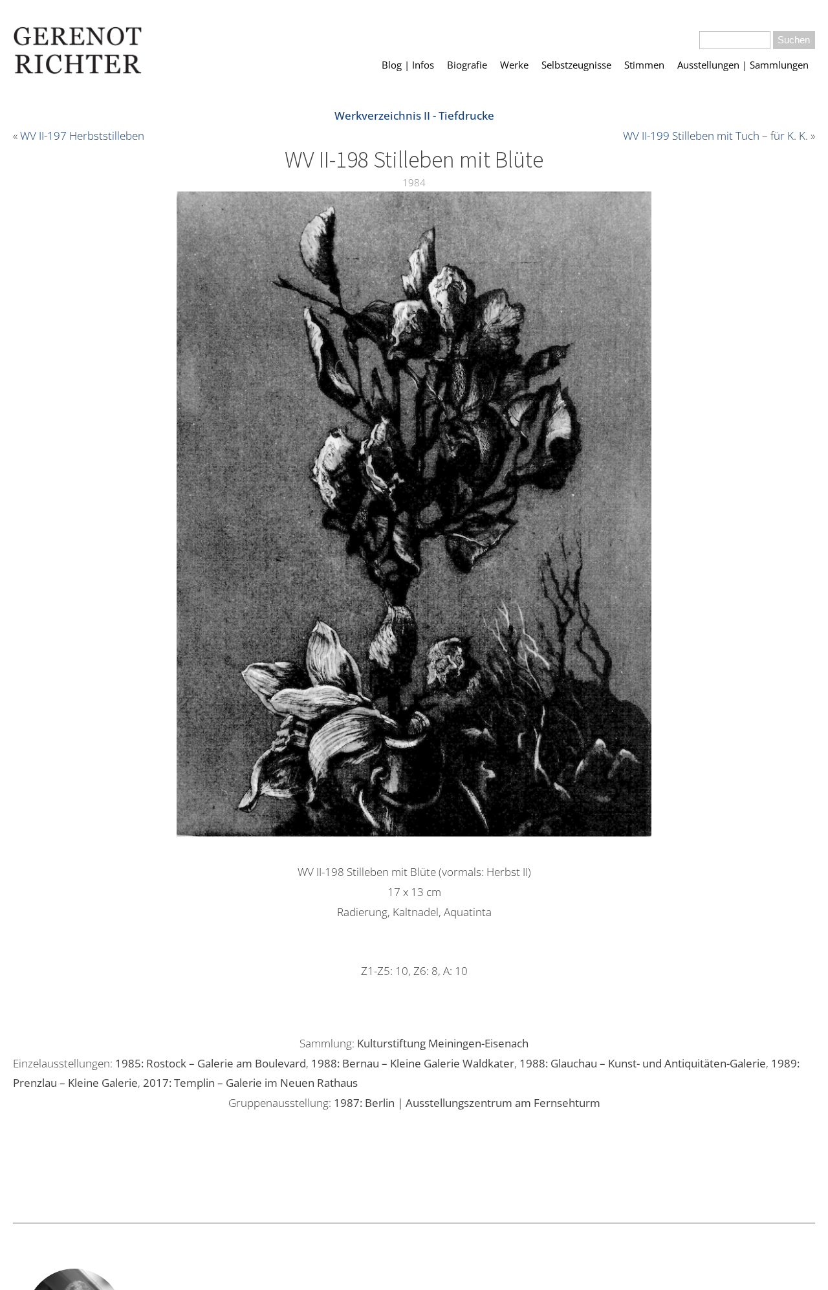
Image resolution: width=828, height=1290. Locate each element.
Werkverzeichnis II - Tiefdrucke (414, 115)
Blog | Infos (408, 64)
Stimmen (644, 64)
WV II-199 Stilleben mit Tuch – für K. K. (715, 135)
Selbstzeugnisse (576, 64)
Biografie (467, 64)
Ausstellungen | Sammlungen (743, 64)
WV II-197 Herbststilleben (82, 135)
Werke (514, 64)
